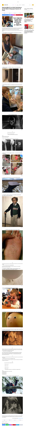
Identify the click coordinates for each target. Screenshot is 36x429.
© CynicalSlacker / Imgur (4, 151)
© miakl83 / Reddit (3, 227)
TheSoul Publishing (28, 10)
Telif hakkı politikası (31, 8)
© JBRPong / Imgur (3, 260)
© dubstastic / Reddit (3, 414)
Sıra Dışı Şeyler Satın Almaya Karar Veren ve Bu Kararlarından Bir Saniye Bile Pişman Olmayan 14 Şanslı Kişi (29, 31)
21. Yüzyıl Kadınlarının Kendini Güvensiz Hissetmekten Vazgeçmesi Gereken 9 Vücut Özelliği (28, 20)
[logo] (5, 5)
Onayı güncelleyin (25, 9)
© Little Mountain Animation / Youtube (6, 83)
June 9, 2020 (16, 134)
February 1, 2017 (18, 369)
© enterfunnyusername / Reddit (4, 175)
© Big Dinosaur (10, 83)
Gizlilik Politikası (28, 8)
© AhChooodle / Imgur (4, 112)
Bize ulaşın (25, 8)
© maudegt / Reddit (3, 394)
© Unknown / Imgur (3, 309)
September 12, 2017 (13, 358)
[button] (25, 18)
